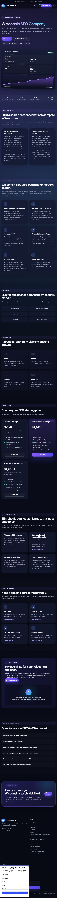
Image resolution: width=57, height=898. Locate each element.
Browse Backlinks (11, 680)
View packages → (36, 640)
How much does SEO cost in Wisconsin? (15, 735)
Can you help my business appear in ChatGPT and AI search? (20, 753)
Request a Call (46, 5)
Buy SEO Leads (33, 829)
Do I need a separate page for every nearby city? (17, 764)
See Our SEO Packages (21, 38)
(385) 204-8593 (5, 830)
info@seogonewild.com (7, 828)
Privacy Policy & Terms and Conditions (39, 853)
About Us (3, 861)
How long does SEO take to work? (13, 741)
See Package (14, 454)
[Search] (35, 5)
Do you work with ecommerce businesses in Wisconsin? (19, 759)
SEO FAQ (32, 844)
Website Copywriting (35, 846)
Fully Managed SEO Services (37, 839)
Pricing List (4, 864)
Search (31, 825)
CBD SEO (32, 832)
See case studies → (37, 549)
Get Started (48, 793)
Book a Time (6, 38)
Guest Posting (33, 849)
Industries (32, 827)
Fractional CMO (33, 837)
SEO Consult (33, 822)
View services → (36, 619)
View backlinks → (9, 619)
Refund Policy (33, 841)
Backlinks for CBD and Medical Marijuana (40, 834)
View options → (8, 640)
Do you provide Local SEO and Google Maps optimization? (20, 747)
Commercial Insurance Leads (37, 851)
